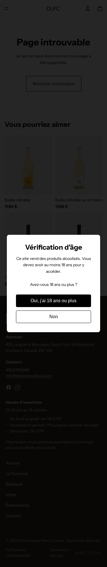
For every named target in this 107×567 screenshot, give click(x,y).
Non (53, 316)
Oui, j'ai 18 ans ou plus (53, 300)
